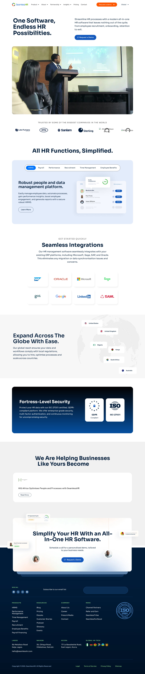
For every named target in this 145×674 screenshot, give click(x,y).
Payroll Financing (19, 632)
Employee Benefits (20, 629)
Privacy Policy (106, 666)
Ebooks (40, 615)
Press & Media (67, 615)
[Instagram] (22, 592)
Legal (78, 666)
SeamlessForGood (94, 619)
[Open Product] (38, 4)
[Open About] (47, 4)
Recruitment (17, 625)
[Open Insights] (70, 4)
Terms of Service (90, 666)
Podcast (40, 623)
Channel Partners (93, 607)
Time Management (20, 617)
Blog (39, 607)
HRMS (14, 607)
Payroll (15, 621)
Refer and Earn (92, 611)
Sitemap (118, 666)
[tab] (31, 168)
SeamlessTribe (92, 615)
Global (123, 5)
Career (64, 611)
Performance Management (17, 612)
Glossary (40, 627)
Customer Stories (44, 619)
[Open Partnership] (60, 4)
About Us (65, 607)
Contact (64, 619)
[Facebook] (27, 592)
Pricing (40, 611)
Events (39, 630)
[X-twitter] (18, 592)
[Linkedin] (13, 592)
